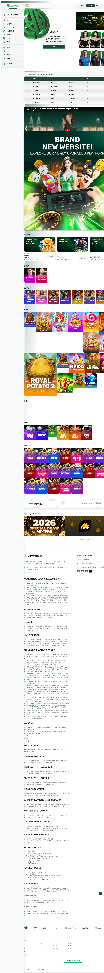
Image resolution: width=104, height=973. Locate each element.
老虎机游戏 (27, 948)
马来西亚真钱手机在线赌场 (39, 677)
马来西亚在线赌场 (30, 569)
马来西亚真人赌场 (45, 601)
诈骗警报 (55, 948)
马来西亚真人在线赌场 (45, 662)
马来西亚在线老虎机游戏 (50, 693)
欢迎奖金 (29, 913)
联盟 (69, 945)
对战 (25, 954)
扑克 (25, 951)
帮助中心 (55, 945)
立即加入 (54, 46)
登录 (82, 5)
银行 (41, 943)
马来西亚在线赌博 (28, 656)
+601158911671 (89, 563)
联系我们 (55, 943)
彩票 (25, 956)
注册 (90, 5)
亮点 (41, 945)
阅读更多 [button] (26, 572)
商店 (69, 943)
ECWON (60, 603)
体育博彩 (26, 943)
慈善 (69, 948)
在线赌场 (53, 597)
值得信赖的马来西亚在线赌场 (40, 587)
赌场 (25, 945)
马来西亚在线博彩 (28, 685)
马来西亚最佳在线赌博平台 (37, 707)
